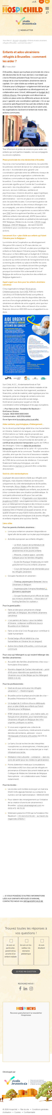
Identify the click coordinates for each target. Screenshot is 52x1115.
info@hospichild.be (33, 901)
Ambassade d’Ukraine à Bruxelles (23, 736)
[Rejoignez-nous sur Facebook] (20, 988)
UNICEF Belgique (18, 225)
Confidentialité (29, 1112)
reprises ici (20, 466)
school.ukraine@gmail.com (29, 805)
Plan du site (24, 1109)
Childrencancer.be (11, 292)
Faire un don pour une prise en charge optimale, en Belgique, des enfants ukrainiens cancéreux (27, 613)
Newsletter (26, 30)
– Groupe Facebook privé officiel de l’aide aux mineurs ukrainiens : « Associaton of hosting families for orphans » (30, 599)
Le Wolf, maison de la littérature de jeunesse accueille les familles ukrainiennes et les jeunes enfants (28, 548)
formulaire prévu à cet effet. (28, 420)
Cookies (17, 1112)
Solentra (6, 510)
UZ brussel (28, 510)
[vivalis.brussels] (26, 21)
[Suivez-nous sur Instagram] (31, 988)
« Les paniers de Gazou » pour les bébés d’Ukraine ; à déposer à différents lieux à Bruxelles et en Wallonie (25, 623)
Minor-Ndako (20, 486)
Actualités (22, 40)
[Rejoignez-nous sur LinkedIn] (25, 988)
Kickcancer (31, 289)
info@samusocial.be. (17, 752)
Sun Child (24, 292)
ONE (8, 213)
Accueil (15, 40)
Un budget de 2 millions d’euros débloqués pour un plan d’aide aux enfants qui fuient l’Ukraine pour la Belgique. (26, 706)
